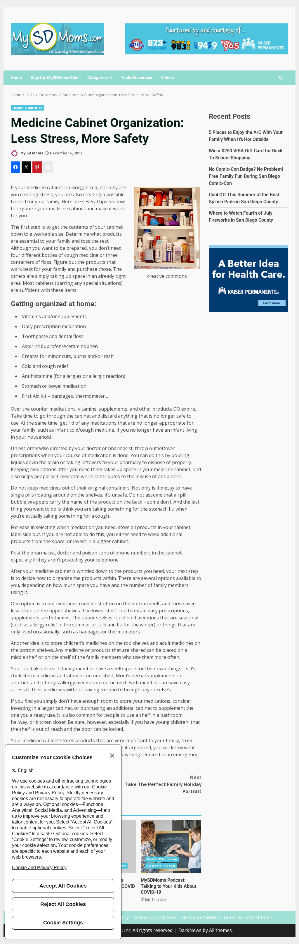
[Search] (281, 77)
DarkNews (189, 930)
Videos (167, 77)
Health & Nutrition (28, 108)
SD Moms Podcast (161, 866)
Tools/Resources (136, 77)
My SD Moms (31, 153)
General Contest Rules (248, 917)
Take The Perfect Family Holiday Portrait (163, 784)
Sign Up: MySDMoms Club (55, 77)
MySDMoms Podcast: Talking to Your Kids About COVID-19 (171, 846)
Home (16, 77)
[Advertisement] (206, 38)
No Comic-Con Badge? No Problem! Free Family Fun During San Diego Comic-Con (246, 176)
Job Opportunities (200, 917)
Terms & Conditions (154, 917)
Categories (97, 77)
